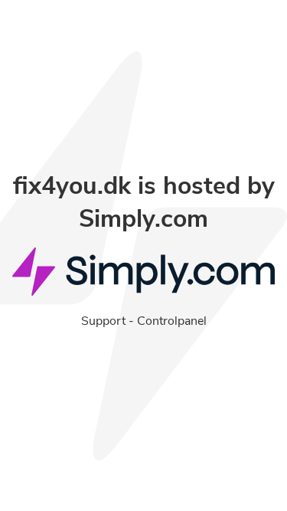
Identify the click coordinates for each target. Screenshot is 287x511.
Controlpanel (172, 321)
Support (103, 321)
